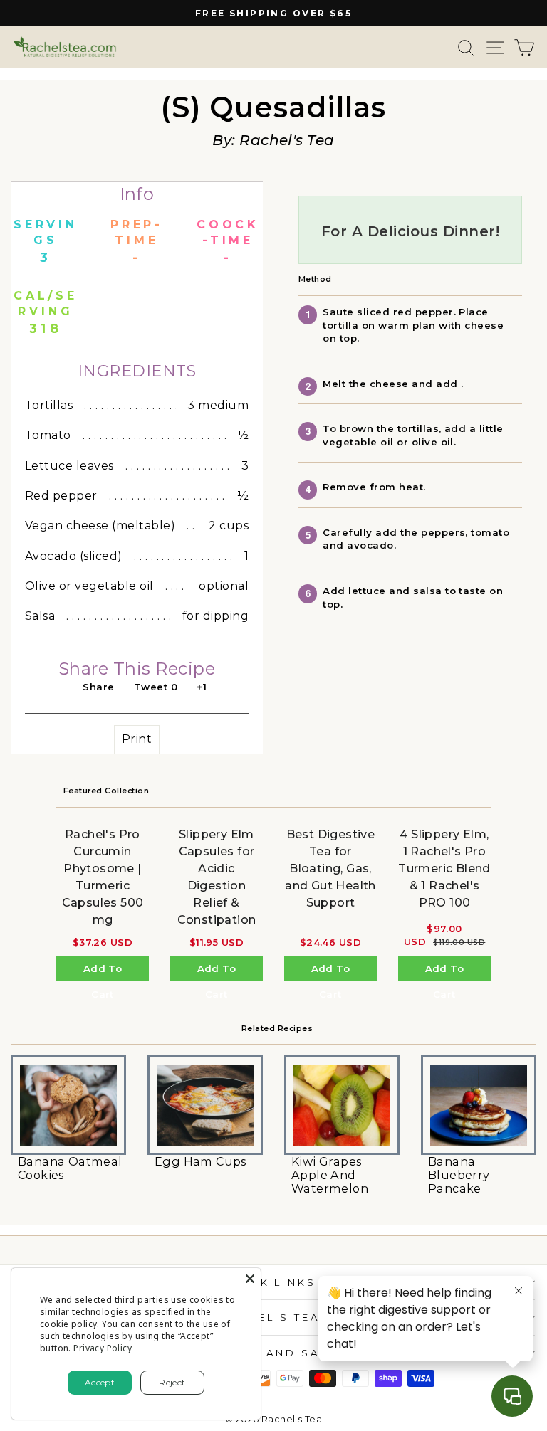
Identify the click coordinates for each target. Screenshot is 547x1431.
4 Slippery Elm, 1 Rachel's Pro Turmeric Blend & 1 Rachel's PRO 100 (444, 868)
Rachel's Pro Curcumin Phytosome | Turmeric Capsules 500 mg (103, 877)
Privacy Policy (102, 1348)
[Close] (250, 1279)
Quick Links (270, 1282)
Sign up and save (270, 1352)
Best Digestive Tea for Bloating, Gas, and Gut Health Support (330, 868)
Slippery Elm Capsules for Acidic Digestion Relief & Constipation (216, 877)
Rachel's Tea (270, 1317)
